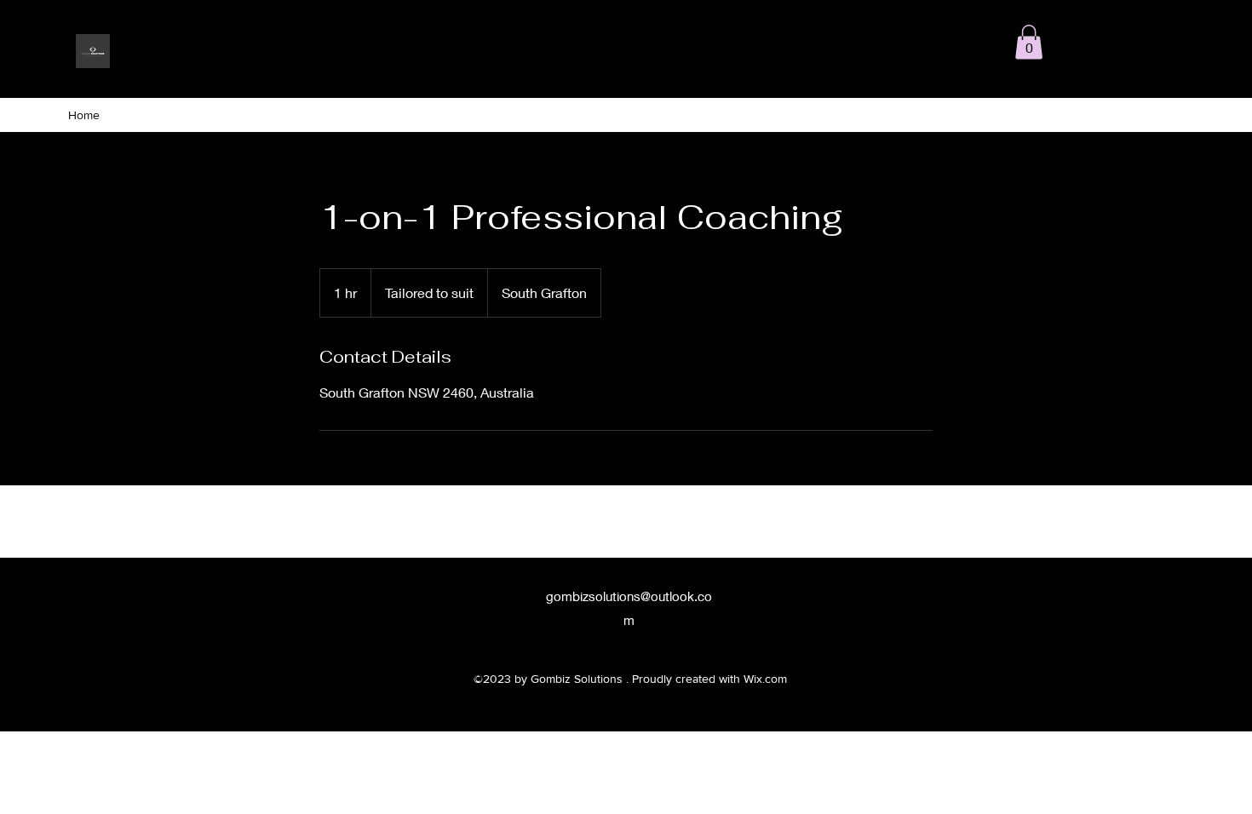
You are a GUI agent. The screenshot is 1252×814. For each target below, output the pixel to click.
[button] (1028, 42)
